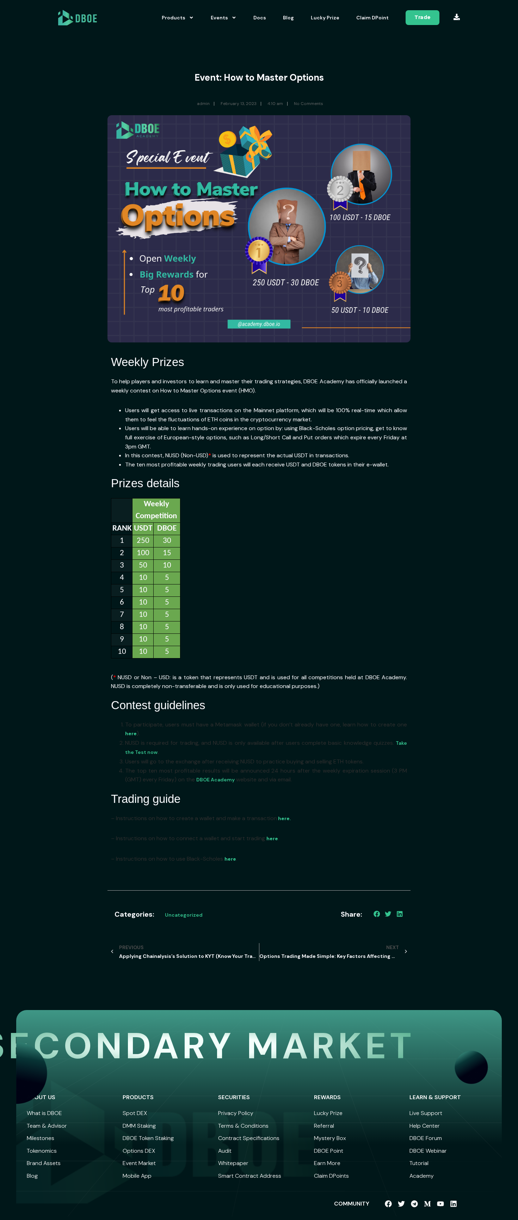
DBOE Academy (215, 779)
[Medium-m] (427, 1203)
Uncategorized (184, 915)
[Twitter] (401, 1203)
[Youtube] (440, 1203)
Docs (259, 17)
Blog (288, 17)
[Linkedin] (453, 1203)
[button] (377, 914)
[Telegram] (414, 1203)
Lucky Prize (325, 17)
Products (173, 17)
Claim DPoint (372, 17)
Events (219, 17)
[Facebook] (388, 1203)
